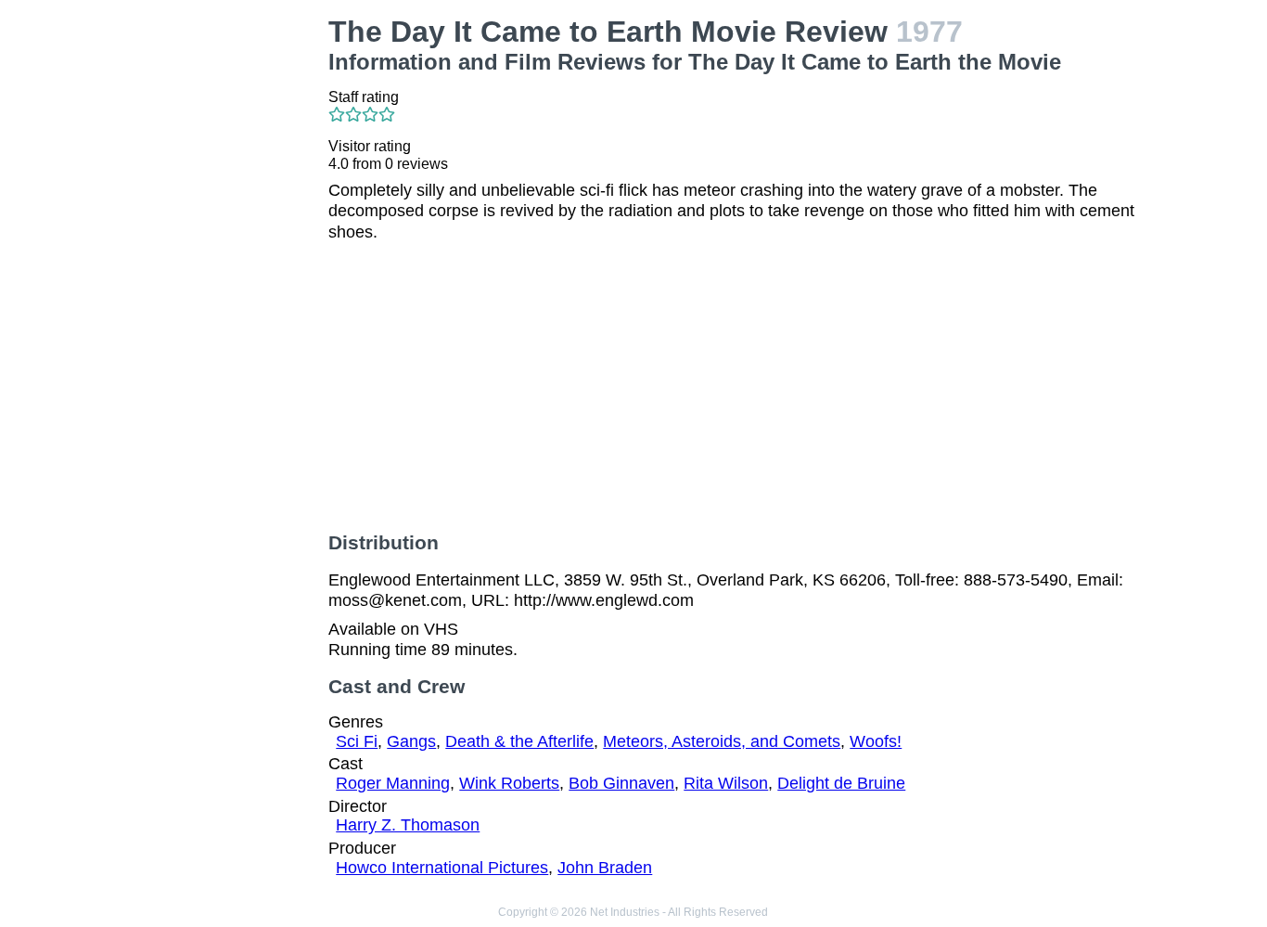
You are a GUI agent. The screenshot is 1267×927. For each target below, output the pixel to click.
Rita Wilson (726, 783)
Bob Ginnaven (621, 783)
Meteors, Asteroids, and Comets (721, 741)
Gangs (411, 741)
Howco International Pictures (442, 867)
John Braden (604, 867)
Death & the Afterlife (519, 741)
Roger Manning (393, 783)
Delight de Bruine (841, 783)
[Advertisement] (221, 293)
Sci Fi (357, 741)
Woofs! (876, 741)
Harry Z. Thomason (408, 825)
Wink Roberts (509, 783)
